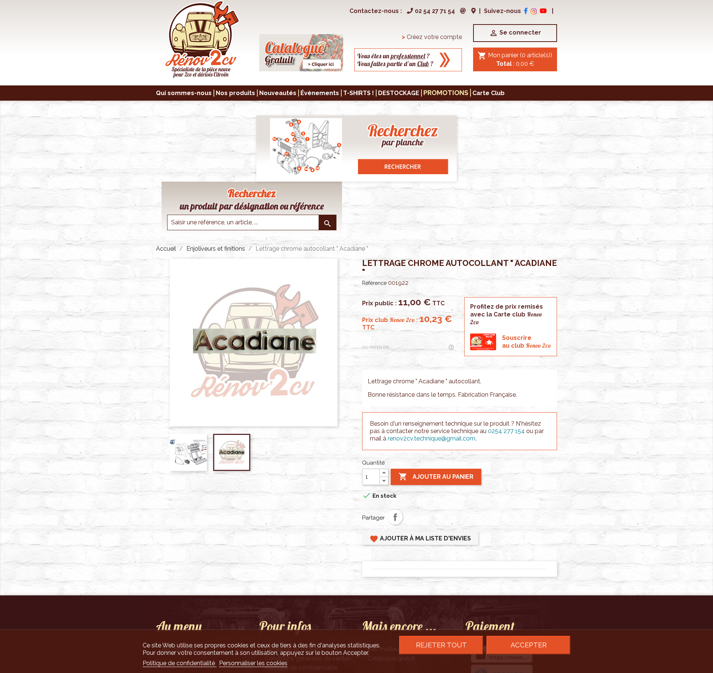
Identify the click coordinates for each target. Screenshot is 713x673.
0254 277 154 (506, 431)
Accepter (529, 645)
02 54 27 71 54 (435, 10)
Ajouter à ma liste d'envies (420, 538)
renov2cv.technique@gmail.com (431, 438)
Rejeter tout (441, 645)
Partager (395, 517)
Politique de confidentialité (179, 663)
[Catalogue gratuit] (301, 52)
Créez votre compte (432, 36)
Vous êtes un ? (393, 56)
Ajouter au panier (435, 476)
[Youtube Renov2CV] (543, 10)
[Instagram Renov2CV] (534, 10)
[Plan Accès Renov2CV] (473, 10)
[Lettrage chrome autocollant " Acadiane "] (202, 38)
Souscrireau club (526, 341)
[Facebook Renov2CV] (525, 10)
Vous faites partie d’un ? (395, 63)
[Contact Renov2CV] (463, 10)
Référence (374, 283)
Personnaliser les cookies (253, 663)
